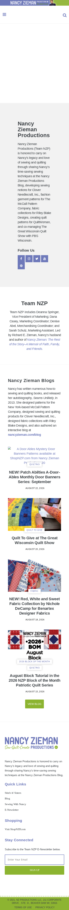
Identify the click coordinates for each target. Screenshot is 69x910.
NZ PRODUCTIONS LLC (29, 900)
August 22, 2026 (34, 488)
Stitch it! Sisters (13, 793)
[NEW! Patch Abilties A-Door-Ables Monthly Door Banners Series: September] (34, 455)
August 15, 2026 (34, 691)
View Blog (34, 704)
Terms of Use (23, 907)
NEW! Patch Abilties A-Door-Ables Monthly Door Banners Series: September (34, 477)
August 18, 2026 (34, 619)
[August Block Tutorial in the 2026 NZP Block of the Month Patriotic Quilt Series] (34, 645)
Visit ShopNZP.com (15, 829)
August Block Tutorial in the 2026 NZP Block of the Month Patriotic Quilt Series (34, 680)
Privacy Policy (45, 907)
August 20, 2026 (34, 549)
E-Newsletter (12, 810)
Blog (7, 798)
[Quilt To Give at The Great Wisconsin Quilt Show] (34, 514)
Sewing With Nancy (15, 804)
